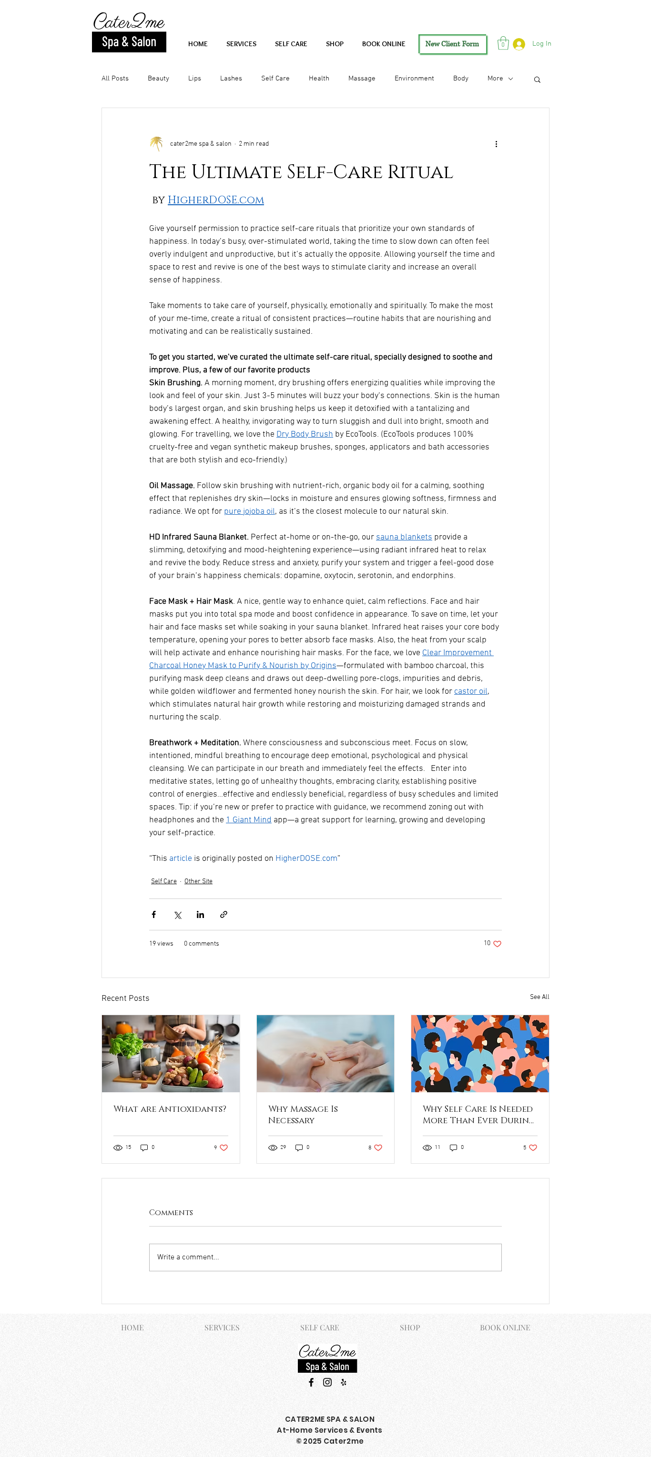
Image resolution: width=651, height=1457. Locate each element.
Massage (362, 78)
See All (539, 997)
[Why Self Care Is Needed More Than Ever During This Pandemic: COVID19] (480, 1053)
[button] (503, 43)
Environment (414, 78)
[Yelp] (343, 1382)
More (495, 78)
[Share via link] (223, 914)
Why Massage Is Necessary (303, 1115)
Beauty (158, 78)
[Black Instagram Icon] (327, 1382)
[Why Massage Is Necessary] (326, 1053)
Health (319, 78)
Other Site (198, 882)
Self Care (275, 78)
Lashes (231, 78)
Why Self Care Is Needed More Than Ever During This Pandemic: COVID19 (479, 1115)
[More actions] (496, 144)
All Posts (115, 78)
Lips (194, 78)
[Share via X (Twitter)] (177, 914)
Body (460, 78)
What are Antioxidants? (169, 1109)
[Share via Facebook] (153, 914)
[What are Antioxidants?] (171, 1053)
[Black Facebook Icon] (311, 1382)
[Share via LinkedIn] (200, 914)
